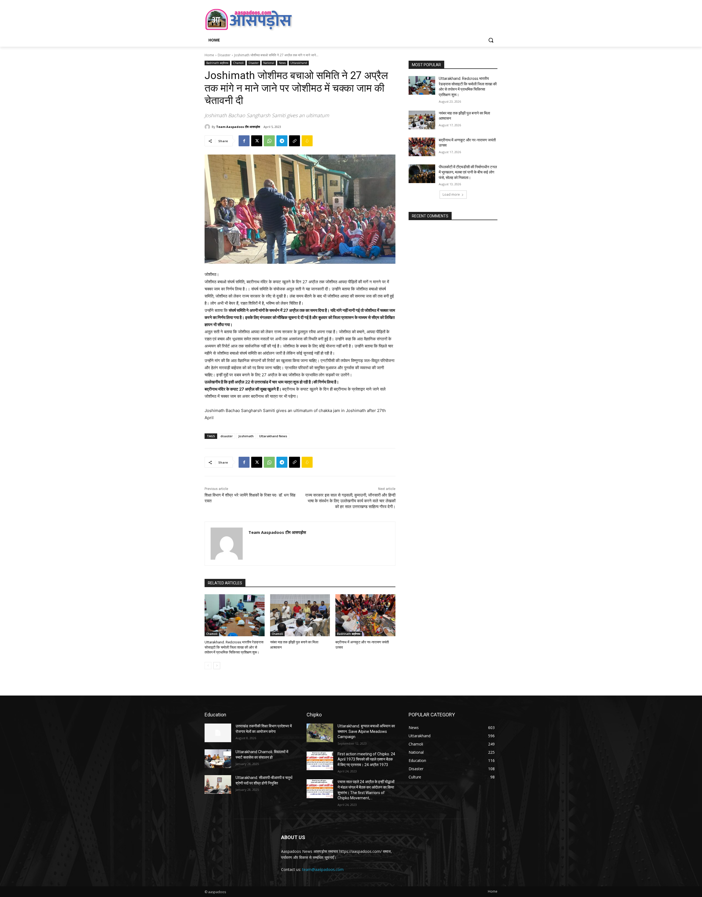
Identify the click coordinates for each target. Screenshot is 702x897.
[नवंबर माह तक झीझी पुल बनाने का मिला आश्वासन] (300, 615)
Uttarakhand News (273, 436)
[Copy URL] (294, 140)
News (282, 63)
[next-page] (216, 665)
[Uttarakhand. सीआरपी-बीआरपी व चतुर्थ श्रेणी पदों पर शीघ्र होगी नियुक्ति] (218, 784)
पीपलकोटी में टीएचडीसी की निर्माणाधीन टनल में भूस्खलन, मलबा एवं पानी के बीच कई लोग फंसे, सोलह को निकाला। (468, 172)
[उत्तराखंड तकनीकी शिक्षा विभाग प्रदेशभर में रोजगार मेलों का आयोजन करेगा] (218, 733)
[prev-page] (208, 665)
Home (209, 55)
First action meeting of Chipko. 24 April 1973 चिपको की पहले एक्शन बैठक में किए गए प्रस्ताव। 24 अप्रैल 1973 (366, 759)
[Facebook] (244, 140)
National (268, 63)
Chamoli (238, 63)
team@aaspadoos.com (323, 869)
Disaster (224, 55)
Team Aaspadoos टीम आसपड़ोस (238, 127)
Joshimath (246, 436)
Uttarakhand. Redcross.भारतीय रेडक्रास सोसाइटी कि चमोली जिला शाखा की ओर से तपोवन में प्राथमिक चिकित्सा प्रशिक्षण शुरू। (234, 647)
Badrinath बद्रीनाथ (217, 63)
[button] (490, 40)
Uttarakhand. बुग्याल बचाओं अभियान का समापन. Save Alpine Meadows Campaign (366, 731)
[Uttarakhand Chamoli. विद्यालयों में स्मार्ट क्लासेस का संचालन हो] (218, 758)
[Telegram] (281, 140)
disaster (226, 436)
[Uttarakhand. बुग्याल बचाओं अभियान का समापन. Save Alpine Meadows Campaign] (320, 733)
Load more (451, 194)
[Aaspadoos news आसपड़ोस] (248, 19)
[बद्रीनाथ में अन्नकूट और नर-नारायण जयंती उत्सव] (365, 615)
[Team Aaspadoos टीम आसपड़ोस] (208, 127)
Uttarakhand (298, 63)
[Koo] (307, 140)
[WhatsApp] (269, 140)
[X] (256, 140)
